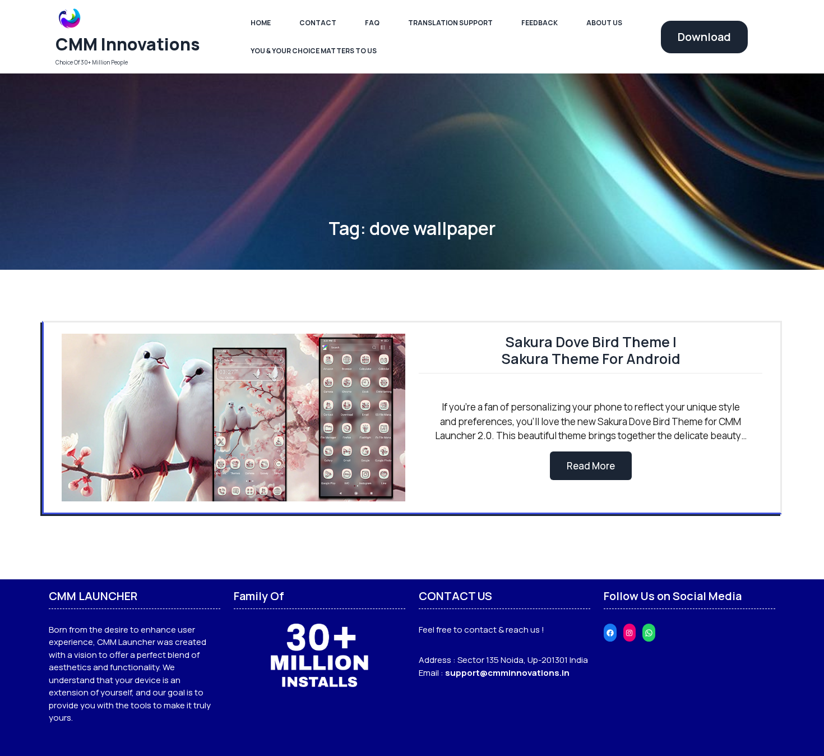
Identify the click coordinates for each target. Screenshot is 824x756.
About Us (604, 22)
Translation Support (450, 22)
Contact (317, 22)
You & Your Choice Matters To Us (314, 51)
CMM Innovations (127, 44)
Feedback (539, 22)
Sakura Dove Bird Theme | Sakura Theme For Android (591, 350)
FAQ (372, 22)
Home (261, 22)
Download (704, 36)
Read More (591, 465)
